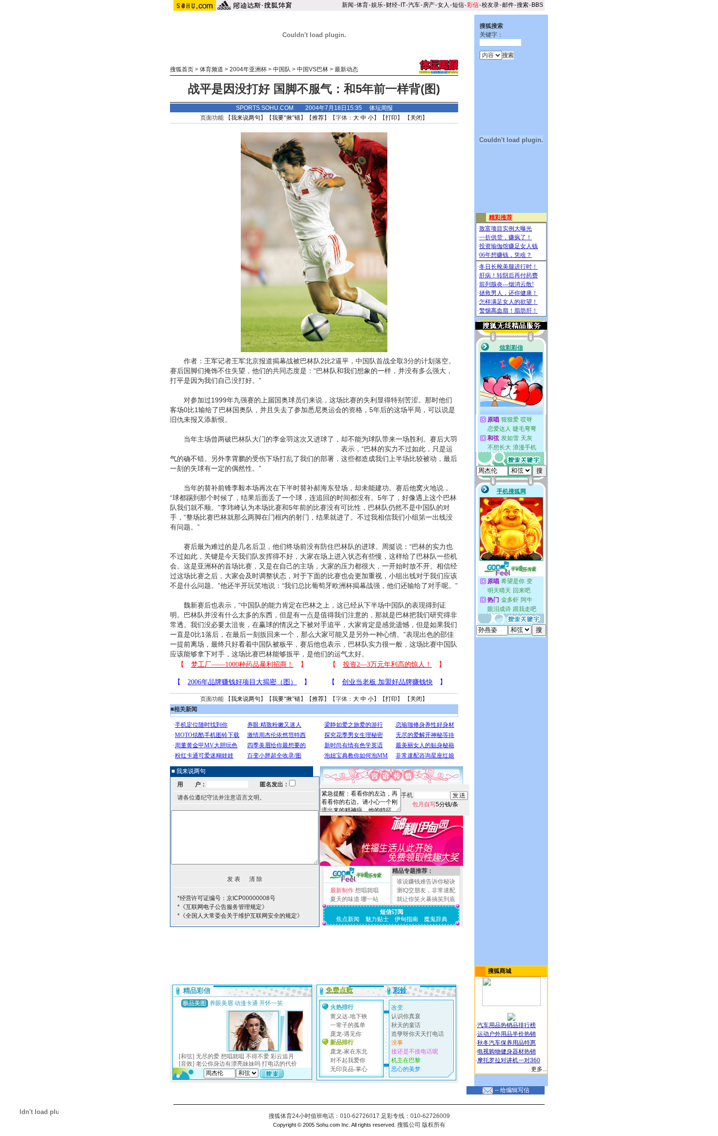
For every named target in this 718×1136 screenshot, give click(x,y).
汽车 (414, 4)
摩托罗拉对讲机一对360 (508, 1060)
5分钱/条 (435, 804)
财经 (392, 4)
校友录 (490, 4)
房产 (429, 4)
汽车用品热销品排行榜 (506, 1025)
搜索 (522, 4)
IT (403, 4)
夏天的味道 (344, 899)
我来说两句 (245, 117)
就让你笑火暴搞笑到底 (426, 899)
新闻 (348, 4)
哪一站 (370, 899)
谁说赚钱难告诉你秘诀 (426, 881)
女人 (443, 4)
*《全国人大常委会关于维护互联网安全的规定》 (240, 915)
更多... (539, 1069)
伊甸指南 (406, 919)
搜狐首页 (181, 69)
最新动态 (346, 69)
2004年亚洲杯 (248, 69)
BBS (537, 4)
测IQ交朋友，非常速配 (426, 890)
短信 (458, 4)
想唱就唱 (367, 890)
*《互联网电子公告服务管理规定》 (222, 907)
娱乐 (377, 4)
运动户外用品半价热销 (506, 1034)
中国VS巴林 (312, 69)
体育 (362, 4)
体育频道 (211, 69)
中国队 (282, 69)
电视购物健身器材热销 (506, 1051)
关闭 (416, 117)
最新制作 (342, 890)
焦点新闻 (347, 919)
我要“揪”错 (286, 117)
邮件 (508, 4)
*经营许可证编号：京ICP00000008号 (226, 898)
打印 (391, 117)
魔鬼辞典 (435, 919)
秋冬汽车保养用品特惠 (506, 1042)
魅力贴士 (377, 919)
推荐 (318, 117)
